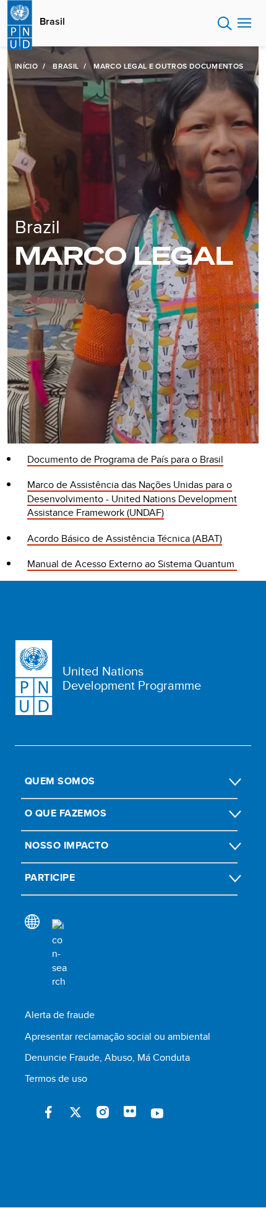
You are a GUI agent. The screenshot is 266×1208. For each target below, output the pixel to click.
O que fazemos (65, 813)
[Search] (59, 953)
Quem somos (60, 781)
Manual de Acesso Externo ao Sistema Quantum (132, 564)
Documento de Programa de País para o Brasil (125, 459)
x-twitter (75, 1112)
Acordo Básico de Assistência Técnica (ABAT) (124, 538)
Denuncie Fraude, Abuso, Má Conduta (107, 1057)
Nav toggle (244, 23)
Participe (50, 877)
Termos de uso (56, 1078)
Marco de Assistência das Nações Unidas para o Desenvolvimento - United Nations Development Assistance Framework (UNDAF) (132, 499)
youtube (157, 1112)
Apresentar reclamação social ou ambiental (117, 1036)
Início (26, 66)
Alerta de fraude (60, 1015)
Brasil (52, 21)
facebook (48, 1112)
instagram (103, 1112)
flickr (130, 1112)
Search (225, 23)
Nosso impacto (66, 845)
